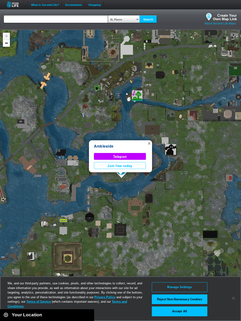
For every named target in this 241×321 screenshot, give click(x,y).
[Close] (233, 298)
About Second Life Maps (220, 23)
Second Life (15, 4)
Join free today (119, 165)
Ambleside (103, 146)
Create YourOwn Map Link (225, 17)
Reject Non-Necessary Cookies (179, 299)
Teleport (120, 156)
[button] (149, 143)
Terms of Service (38, 301)
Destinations (73, 4)
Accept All (179, 311)
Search (148, 19)
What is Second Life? (45, 4)
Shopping (94, 4)
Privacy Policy (104, 297)
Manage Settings (179, 287)
